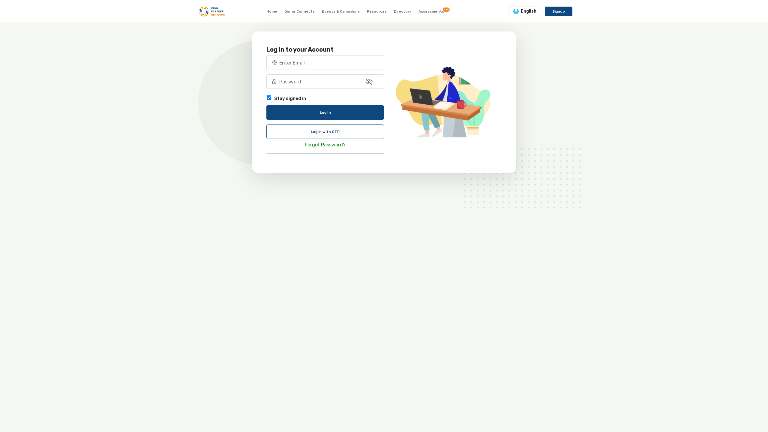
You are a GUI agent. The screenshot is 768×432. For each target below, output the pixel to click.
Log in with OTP (325, 132)
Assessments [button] (432, 11)
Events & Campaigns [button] (341, 11)
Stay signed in (290, 98)
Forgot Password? (325, 145)
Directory (402, 11)
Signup (558, 11)
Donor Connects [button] (299, 11)
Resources (377, 11)
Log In (325, 112)
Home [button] (271, 11)
